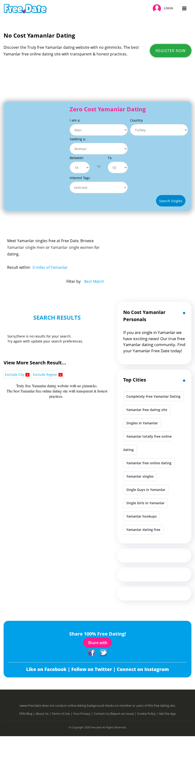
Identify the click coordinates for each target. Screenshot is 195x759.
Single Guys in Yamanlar (145, 489)
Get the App (167, 713)
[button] (164, 8)
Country (136, 120)
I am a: (75, 120)
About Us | (43, 713)
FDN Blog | (27, 713)
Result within (18, 267)
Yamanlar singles (140, 476)
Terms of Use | (62, 713)
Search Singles (170, 201)
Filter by (73, 281)
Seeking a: (78, 139)
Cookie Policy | (148, 713)
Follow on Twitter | (94, 669)
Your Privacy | (83, 713)
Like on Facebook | (48, 669)
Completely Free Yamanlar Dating (153, 396)
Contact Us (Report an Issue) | (115, 713)
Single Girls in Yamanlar (145, 503)
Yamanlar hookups (141, 516)
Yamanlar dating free (143, 529)
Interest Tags (80, 178)
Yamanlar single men (26, 247)
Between (76, 158)
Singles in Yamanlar (142, 423)
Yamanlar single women (72, 247)
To (110, 158)
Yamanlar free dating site (146, 409)
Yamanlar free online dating (148, 463)
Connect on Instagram (143, 669)
